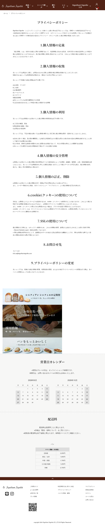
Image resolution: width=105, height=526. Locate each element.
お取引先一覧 (34, 493)
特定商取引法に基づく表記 (66, 486)
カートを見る (90, 496)
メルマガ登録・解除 (64, 493)
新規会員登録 (90, 490)
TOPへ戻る (52, 478)
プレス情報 (33, 496)
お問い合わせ (90, 500)
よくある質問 (34, 490)
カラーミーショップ (57, 33)
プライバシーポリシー (64, 490)
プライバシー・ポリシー (47, 36)
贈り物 (53, 6)
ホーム (6, 13)
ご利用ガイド (34, 486)
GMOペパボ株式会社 (76, 31)
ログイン (88, 493)
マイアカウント (90, 486)
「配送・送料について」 (49, 430)
